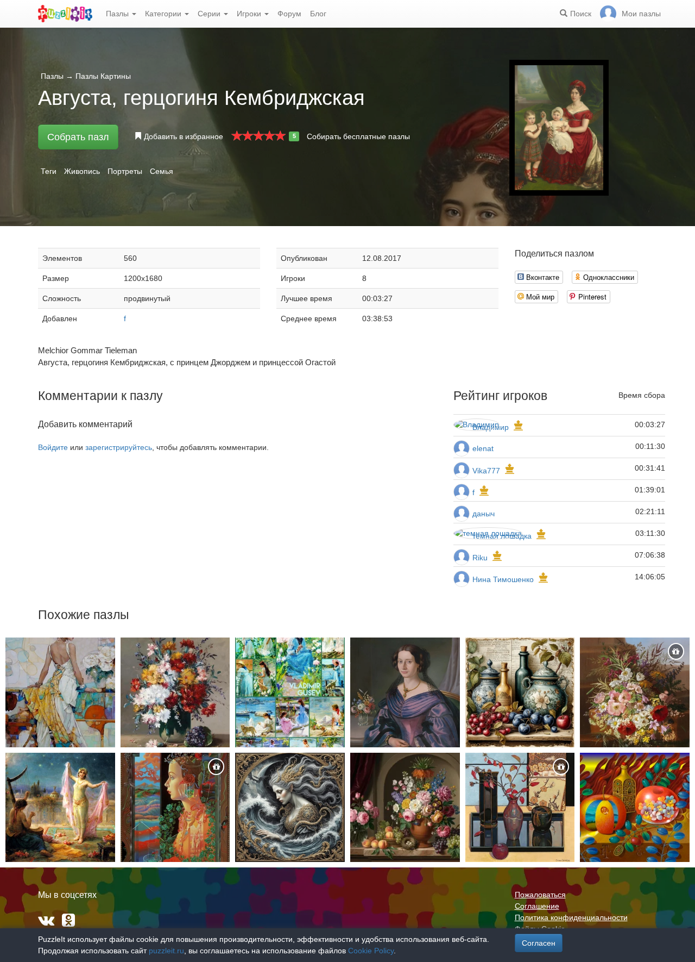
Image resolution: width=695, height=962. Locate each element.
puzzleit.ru (166, 950)
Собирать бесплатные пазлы (358, 136)
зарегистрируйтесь (118, 447)
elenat (483, 448)
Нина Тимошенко (503, 579)
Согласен (538, 943)
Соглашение (537, 906)
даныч (483, 513)
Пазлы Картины (103, 76)
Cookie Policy (371, 950)
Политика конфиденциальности (571, 917)
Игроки (250, 13)
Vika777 (486, 470)
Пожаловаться (540, 894)
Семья (161, 171)
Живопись (82, 171)
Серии (210, 13)
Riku (480, 557)
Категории (164, 13)
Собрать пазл (78, 137)
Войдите (53, 447)
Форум (289, 13)
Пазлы (118, 13)
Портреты (125, 171)
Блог (318, 13)
